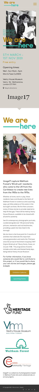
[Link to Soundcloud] (31, 389)
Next (31, 154)
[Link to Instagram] (23, 389)
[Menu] (33, 4)
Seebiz (21, 387)
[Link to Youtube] (34, 389)
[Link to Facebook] (26, 389)
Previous (7, 154)
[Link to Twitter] (29, 389)
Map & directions (11, 88)
